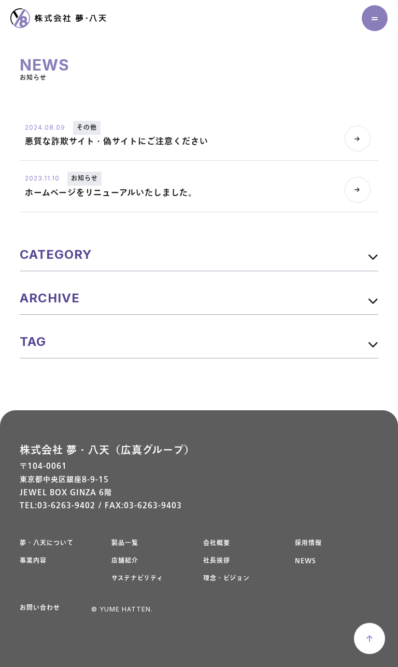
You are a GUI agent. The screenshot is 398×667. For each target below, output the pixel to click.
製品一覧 (124, 543)
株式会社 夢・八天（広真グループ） (107, 450)
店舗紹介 (124, 561)
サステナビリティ (137, 578)
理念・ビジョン (226, 578)
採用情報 (308, 543)
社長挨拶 (216, 561)
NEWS (305, 561)
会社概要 (216, 543)
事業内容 (33, 561)
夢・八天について (47, 543)
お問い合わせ (40, 608)
